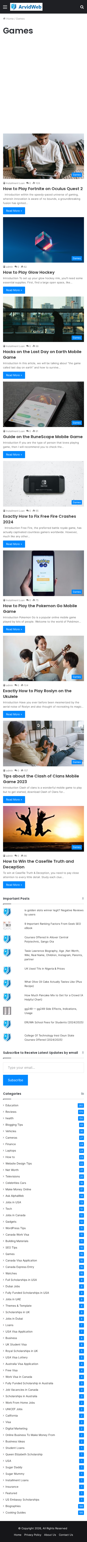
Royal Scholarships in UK (21, 1351)
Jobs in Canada (15, 1215)
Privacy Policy (32, 1534)
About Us (50, 1534)
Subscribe (15, 1080)
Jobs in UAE (13, 1299)
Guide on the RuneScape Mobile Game (43, 437)
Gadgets (10, 1221)
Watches (11, 1273)
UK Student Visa (16, 1344)
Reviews (10, 1111)
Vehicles (10, 1131)
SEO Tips (11, 1247)
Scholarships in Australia (21, 1396)
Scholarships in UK (17, 1312)
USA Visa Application (19, 1331)
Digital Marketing (16, 1428)
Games (10, 1254)
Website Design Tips (18, 1163)
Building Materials (16, 1241)
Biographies (13, 1506)
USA (8, 1460)
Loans (9, 1325)
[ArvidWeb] (26, 7)
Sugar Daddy (13, 1467)
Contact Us (66, 1534)
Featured (11, 1493)
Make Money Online (18, 1189)
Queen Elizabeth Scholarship (23, 1454)
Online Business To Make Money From (30, 1435)
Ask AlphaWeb (14, 1195)
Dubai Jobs (12, 1286)
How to (10, 1157)
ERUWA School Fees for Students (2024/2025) (54, 1022)
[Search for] (82, 8)
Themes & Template (18, 1305)
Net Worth (12, 1170)
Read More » (14, 210)
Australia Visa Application (21, 1363)
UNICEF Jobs (13, 1409)
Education (11, 1105)
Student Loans (14, 1447)
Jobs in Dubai (14, 1318)
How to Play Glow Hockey (29, 272)
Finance (10, 1144)
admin (9, 266)
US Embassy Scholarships (22, 1499)
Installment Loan (15, 183)
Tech (8, 1208)
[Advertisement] (43, 85)
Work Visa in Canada (18, 1376)
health (9, 1118)
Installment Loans (17, 1480)
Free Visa (11, 1370)
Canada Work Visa (17, 1234)
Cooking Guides (15, 1512)
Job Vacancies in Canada (21, 1389)
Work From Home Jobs (20, 1402)
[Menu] (5, 8)
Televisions (12, 1176)
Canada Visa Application (21, 1260)
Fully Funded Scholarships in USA (27, 1292)
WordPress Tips (15, 1228)
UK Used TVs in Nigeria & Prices (44, 968)
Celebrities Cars (15, 1182)
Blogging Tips (14, 1124)
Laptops (10, 1150)
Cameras (11, 1137)
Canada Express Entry (19, 1267)
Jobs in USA (13, 1202)
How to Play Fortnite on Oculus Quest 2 (43, 188)
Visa (8, 1422)
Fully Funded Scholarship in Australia (29, 1383)
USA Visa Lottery (16, 1357)
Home (9, 18)
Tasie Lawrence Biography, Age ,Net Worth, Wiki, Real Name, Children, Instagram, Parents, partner (53, 955)
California (11, 1415)
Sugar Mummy (14, 1473)
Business (11, 1338)
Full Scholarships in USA (21, 1279)
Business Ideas (15, 1441)
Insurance (11, 1486)
